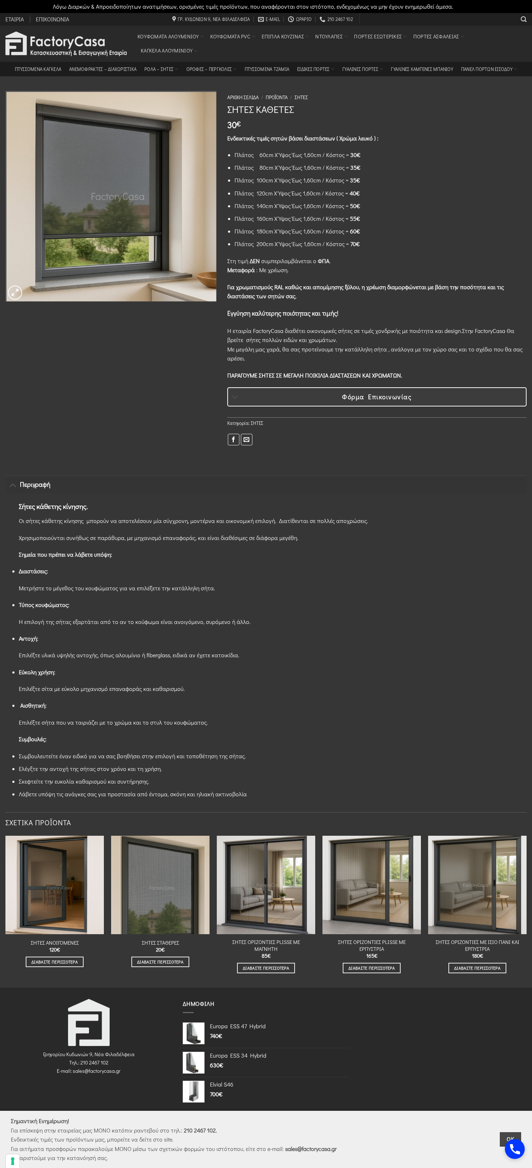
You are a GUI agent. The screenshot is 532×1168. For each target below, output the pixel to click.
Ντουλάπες (329, 36)
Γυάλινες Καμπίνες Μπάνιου (422, 69)
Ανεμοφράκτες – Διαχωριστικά (102, 69)
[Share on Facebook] (234, 440)
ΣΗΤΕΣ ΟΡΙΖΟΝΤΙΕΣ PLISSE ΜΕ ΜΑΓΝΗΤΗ (266, 945)
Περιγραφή (35, 484)
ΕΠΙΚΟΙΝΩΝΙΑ (52, 19)
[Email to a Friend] (247, 440)
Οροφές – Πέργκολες (209, 69)
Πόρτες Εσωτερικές (378, 36)
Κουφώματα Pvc (230, 36)
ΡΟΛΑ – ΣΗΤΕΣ (158, 69)
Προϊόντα (277, 97)
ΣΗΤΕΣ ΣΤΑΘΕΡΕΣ (160, 943)
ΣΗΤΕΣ (301, 97)
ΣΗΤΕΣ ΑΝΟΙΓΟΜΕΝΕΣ (55, 943)
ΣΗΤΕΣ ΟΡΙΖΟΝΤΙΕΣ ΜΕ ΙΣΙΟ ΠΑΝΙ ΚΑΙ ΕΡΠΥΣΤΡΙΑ (477, 945)
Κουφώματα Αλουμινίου (168, 36)
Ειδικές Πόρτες (313, 69)
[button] (524, 19)
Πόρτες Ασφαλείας (436, 36)
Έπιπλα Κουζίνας (283, 36)
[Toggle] (235, 397)
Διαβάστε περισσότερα (54, 962)
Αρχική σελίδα (243, 97)
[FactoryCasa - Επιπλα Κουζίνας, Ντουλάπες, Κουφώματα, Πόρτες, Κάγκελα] (66, 44)
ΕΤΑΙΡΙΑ (14, 19)
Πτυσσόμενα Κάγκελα (38, 69)
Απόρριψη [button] (467, 6)
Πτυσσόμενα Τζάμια (267, 69)
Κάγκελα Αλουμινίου (167, 50)
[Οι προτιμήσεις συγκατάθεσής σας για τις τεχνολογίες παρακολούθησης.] (13, 1161)
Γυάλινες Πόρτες (360, 69)
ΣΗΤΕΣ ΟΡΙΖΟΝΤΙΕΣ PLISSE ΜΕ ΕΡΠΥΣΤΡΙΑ (372, 945)
